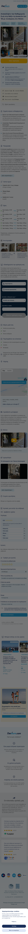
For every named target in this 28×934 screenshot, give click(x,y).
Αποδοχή (14, 926)
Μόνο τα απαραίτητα (14, 930)
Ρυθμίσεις (14, 921)
